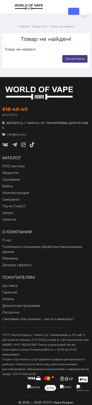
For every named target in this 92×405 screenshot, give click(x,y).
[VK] (5, 145)
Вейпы (7, 186)
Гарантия (9, 292)
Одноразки (11, 180)
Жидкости (39, 26)
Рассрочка (10, 312)
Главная (23, 26)
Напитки (9, 219)
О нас (6, 240)
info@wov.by (16, 134)
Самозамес (11, 200)
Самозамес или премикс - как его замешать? (38, 319)
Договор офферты (17, 265)
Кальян (7, 213)
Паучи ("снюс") (14, 206)
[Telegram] (14, 145)
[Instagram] (23, 145)
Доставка (9, 286)
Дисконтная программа (21, 306)
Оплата (8, 299)
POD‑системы (13, 166)
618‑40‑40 (15, 109)
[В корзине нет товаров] (84, 11)
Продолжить (75, 58)
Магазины (10, 258)
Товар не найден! (62, 26)
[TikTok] (32, 145)
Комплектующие (15, 193)
